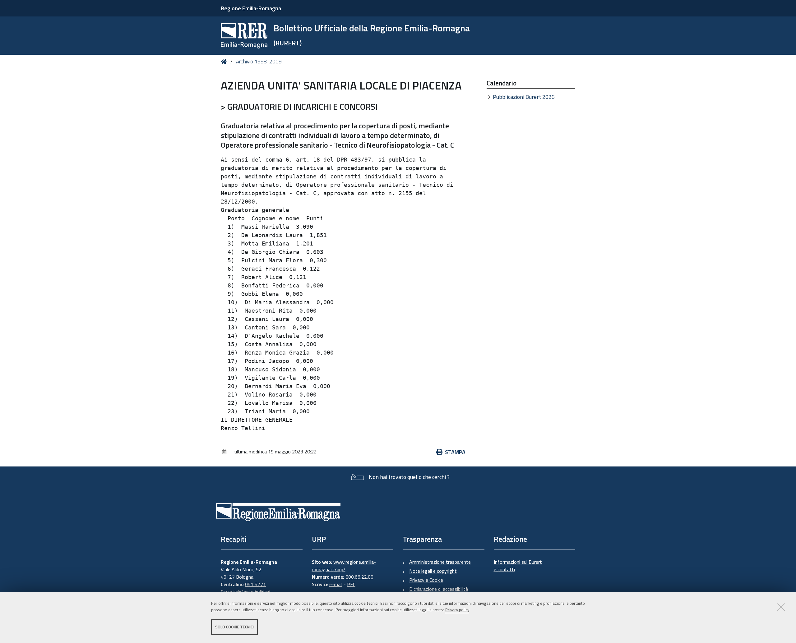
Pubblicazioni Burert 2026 (524, 97)
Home (225, 61)
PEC (351, 584)
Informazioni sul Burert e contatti (518, 565)
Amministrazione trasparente (440, 562)
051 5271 (255, 584)
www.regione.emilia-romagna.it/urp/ (344, 565)
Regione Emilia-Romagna (251, 8)
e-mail (335, 584)
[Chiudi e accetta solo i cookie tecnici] (781, 607)
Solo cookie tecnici (234, 627)
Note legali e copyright (433, 571)
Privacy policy (457, 610)
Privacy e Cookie (426, 580)
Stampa (455, 452)
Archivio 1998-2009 (259, 61)
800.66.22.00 (359, 577)
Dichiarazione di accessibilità (438, 589)
